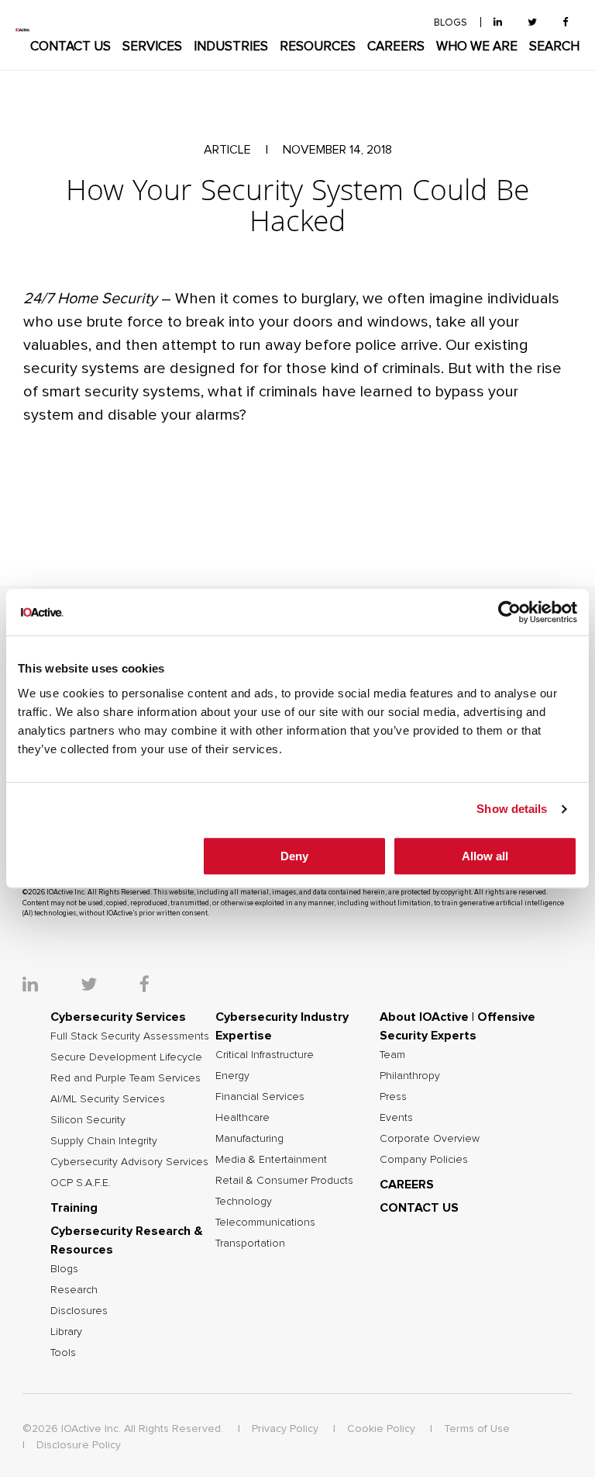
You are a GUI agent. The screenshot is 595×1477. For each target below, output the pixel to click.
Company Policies (424, 1159)
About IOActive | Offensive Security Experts (457, 1026)
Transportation (250, 1243)
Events (396, 1117)
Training (74, 1208)
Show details (511, 808)
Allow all (485, 856)
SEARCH (554, 47)
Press (393, 1096)
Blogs (64, 1269)
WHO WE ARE (477, 47)
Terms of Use (477, 1428)
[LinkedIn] (498, 23)
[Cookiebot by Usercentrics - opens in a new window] (509, 612)
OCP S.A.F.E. (80, 1183)
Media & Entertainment (271, 1159)
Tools (63, 1352)
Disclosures (79, 1311)
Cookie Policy (381, 1428)
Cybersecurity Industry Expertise (282, 1026)
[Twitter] (532, 23)
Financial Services (259, 1096)
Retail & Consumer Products (284, 1180)
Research (74, 1290)
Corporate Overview (430, 1138)
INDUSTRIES (231, 47)
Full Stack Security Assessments (129, 1036)
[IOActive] (22, 30)
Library (66, 1332)
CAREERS (396, 47)
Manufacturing (249, 1138)
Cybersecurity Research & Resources (126, 1240)
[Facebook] (565, 23)
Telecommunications (265, 1222)
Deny (294, 856)
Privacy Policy (285, 1428)
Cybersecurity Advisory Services (129, 1162)
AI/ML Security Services (107, 1099)
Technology (243, 1201)
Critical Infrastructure (264, 1055)
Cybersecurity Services (118, 1017)
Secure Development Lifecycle (126, 1057)
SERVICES (152, 47)
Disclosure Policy (78, 1445)
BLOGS (450, 23)
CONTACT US (70, 47)
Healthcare (242, 1117)
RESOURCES (318, 47)
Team (392, 1055)
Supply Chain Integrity (103, 1141)
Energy (232, 1076)
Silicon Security (88, 1120)
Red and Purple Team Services (125, 1078)
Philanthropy (410, 1076)
